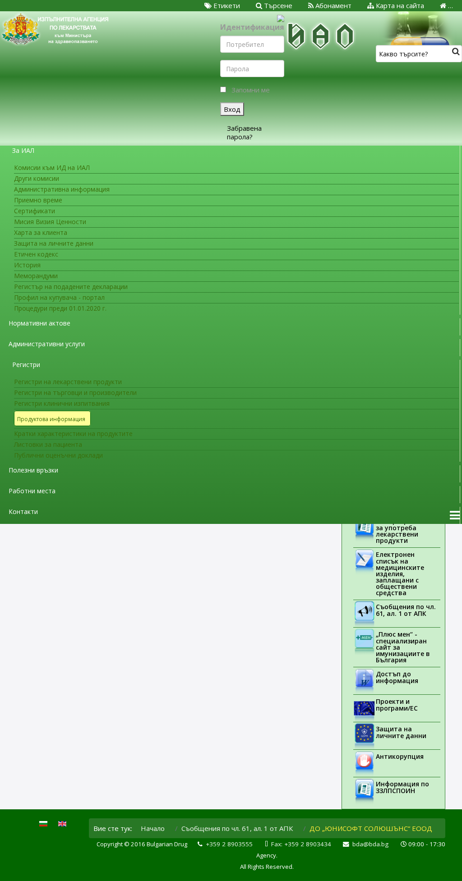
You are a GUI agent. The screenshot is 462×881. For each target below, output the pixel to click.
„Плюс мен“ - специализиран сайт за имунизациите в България (403, 647)
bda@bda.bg (370, 844)
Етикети (226, 5)
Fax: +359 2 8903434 (301, 844)
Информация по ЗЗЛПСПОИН (402, 787)
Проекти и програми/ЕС (397, 704)
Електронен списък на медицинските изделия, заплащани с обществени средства (400, 573)
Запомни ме (250, 89)
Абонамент (332, 5)
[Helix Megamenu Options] (455, 515)
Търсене (277, 5)
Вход (232, 109)
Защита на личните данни (401, 732)
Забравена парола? (244, 132)
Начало (153, 828)
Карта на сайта (399, 5)
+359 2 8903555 (229, 844)
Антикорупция (400, 756)
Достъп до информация (397, 677)
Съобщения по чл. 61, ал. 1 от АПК (406, 610)
